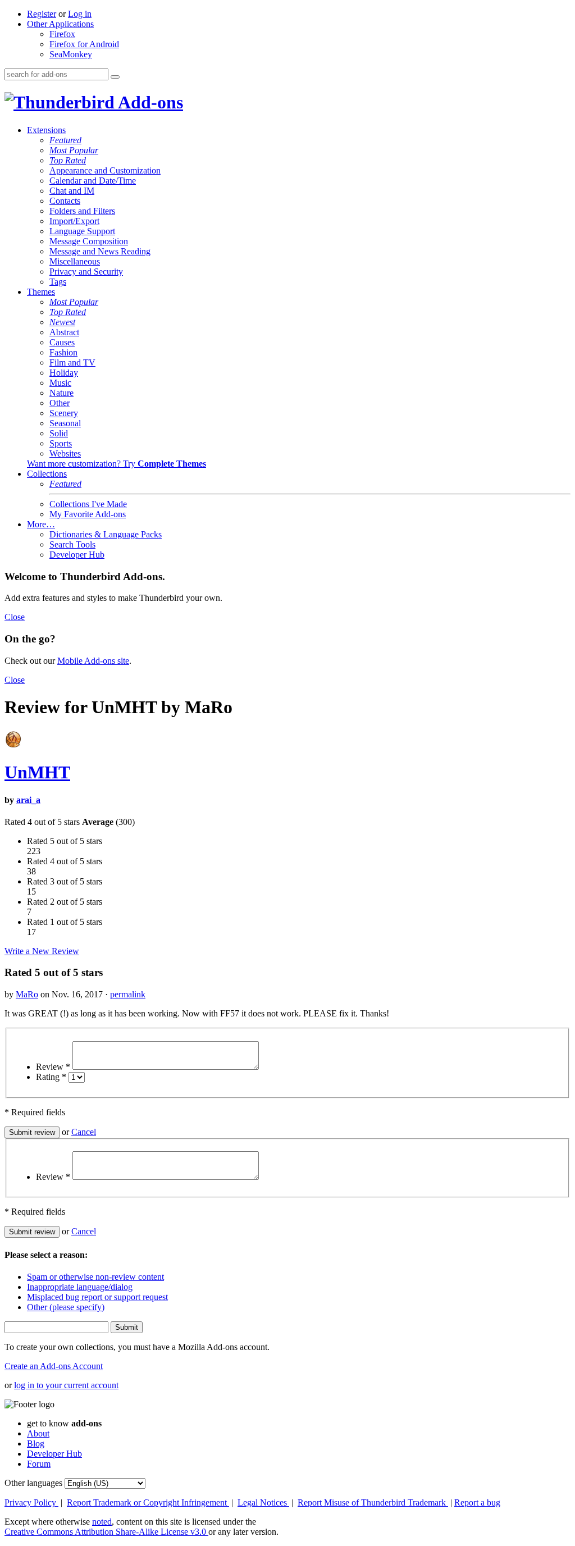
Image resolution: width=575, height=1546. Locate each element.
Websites (65, 453)
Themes (41, 292)
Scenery (63, 413)
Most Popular (73, 150)
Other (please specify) (65, 1307)
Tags (57, 281)
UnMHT (37, 772)
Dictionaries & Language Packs (105, 534)
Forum (39, 1464)
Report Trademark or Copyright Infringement (148, 1502)
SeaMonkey (70, 54)
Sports (60, 443)
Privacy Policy (31, 1502)
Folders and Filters (82, 211)
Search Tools (72, 544)
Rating (51, 1077)
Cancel (83, 1132)
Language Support (82, 231)
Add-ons (149, 102)
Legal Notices (263, 1502)
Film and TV (72, 362)
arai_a (28, 800)
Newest (62, 322)
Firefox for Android (84, 44)
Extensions (46, 130)
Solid (58, 433)
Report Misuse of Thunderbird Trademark (373, 1502)
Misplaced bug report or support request (97, 1297)
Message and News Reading (99, 251)
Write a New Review (41, 951)
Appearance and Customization (105, 170)
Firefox (62, 34)
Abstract (64, 332)
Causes (62, 342)
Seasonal (65, 423)
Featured (65, 140)
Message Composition (88, 241)
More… (41, 524)
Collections (47, 473)
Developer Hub (76, 554)
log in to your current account (66, 1385)
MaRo (27, 994)
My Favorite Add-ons (87, 514)
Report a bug (477, 1502)
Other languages (33, 1483)
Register (41, 14)
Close (14, 617)
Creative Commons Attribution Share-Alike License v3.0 (106, 1531)
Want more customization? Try (116, 463)
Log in (80, 14)
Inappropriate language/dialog (80, 1287)
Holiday (63, 372)
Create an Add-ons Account (53, 1366)
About (38, 1433)
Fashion (63, 352)
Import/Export (74, 221)
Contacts (64, 201)
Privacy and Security (86, 271)
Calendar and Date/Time (92, 180)
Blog (35, 1443)
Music (60, 382)
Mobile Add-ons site (93, 660)
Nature (61, 393)
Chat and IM (71, 190)
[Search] (115, 77)
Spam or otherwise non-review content (95, 1277)
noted (102, 1521)
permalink (127, 994)
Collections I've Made (88, 504)
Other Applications (60, 24)
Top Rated (67, 160)
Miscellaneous (74, 261)
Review (53, 1066)
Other (59, 403)
